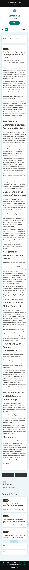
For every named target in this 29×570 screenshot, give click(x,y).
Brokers (17, 62)
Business (5, 49)
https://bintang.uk (12, 487)
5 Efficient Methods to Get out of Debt (14, 535)
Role (4, 64)
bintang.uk (16, 60)
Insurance (22, 62)
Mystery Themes (22, 564)
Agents (13, 62)
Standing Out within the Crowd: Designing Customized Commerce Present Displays (13, 505)
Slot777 (5, 545)
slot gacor (5, 552)
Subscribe (15, 23)
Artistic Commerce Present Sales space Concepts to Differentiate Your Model (14, 521)
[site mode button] (23, 29)
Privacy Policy (14, 567)
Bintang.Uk (14, 15)
